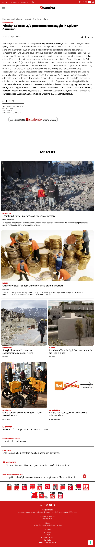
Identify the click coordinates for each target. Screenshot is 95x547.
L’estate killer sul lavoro (14, 441)
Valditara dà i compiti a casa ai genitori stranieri (25, 429)
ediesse (9, 106)
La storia (47, 540)
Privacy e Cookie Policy (47, 543)
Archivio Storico (17, 19)
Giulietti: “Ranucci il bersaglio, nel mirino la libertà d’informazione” (38, 465)
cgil (3, 109)
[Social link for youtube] (89, 2)
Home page (6, 19)
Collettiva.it (47, 510)
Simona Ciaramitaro (8, 219)
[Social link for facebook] (83, 2)
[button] (82, 37)
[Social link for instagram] (86, 2)
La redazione (14, 2)
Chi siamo (47, 530)
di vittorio (17, 113)
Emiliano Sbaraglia (54, 419)
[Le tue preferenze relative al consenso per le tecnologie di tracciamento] (90, 542)
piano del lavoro (9, 111)
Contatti (5, 2)
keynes (10, 109)
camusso (17, 106)
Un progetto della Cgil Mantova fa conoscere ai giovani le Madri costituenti (38, 477)
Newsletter (25, 2)
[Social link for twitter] (80, 2)
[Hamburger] (3, 8)
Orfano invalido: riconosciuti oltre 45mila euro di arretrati (32, 285)
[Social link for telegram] (93, 2)
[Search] (33, 2)
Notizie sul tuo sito (47, 537)
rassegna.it (27, 19)
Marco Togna (6, 419)
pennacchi (6, 113)
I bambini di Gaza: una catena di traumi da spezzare (28, 216)
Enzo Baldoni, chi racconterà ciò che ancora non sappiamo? (31, 453)
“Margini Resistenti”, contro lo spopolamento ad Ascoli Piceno (17, 351)
